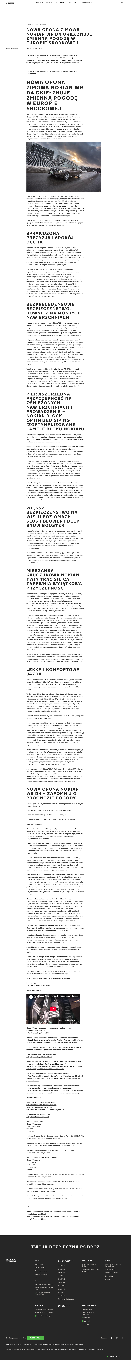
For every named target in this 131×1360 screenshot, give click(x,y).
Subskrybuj (35, 1338)
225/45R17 (61, 1275)
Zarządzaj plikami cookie (96, 1349)
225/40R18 (61, 1272)
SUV (36, 1277)
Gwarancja (50, 3)
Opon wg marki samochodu (44, 1284)
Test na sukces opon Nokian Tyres (44, 1288)
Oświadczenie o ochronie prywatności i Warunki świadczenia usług (56, 1349)
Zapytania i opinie (87, 1309)
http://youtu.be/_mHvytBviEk (38, 985)
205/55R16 (61, 1266)
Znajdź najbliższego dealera (44, 1309)
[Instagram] (116, 1338)
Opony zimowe (39, 1267)
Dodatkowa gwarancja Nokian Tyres (89, 1265)
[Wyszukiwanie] (122, 2)
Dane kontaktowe (90, 1305)
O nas (62, 3)
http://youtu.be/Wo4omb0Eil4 (38, 1033)
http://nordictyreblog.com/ (37, 1117)
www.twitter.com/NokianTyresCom (40, 1102)
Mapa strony (82, 1349)
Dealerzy (72, 3)
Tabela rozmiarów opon (66, 1299)
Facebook (86, 1321)
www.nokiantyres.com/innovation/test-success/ (54, 1050)
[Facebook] (111, 1338)
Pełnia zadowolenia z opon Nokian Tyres (90, 1270)
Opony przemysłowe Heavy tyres (43, 1293)
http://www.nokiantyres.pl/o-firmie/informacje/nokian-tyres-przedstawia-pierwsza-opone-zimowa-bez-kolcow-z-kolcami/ (54, 1041)
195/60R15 (61, 1286)
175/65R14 (61, 1289)
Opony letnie (39, 1264)
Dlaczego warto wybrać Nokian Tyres (113, 1265)
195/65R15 (61, 1269)
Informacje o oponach (64, 1306)
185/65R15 (61, 1279)
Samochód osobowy (41, 1274)
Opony (39, 3)
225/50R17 (61, 1296)
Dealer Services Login (43, 1316)
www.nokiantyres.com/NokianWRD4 (57, 978)
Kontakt (107, 1279)
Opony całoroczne (41, 1271)
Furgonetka (39, 1281)
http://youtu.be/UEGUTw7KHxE (39, 1057)
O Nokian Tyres (110, 1269)
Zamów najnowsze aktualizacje (88, 1313)
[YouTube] (122, 1338)
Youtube (86, 1324)
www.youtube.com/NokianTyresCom (41, 1105)
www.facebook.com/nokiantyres (39, 1107)
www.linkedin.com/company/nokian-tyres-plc (45, 1110)
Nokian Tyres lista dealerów (44, 1312)
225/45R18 (61, 1282)
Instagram (86, 1317)
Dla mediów (109, 1276)
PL (117, 3)
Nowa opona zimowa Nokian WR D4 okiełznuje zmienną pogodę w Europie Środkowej (53, 1213)
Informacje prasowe (111, 1273)
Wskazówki (85, 3)
